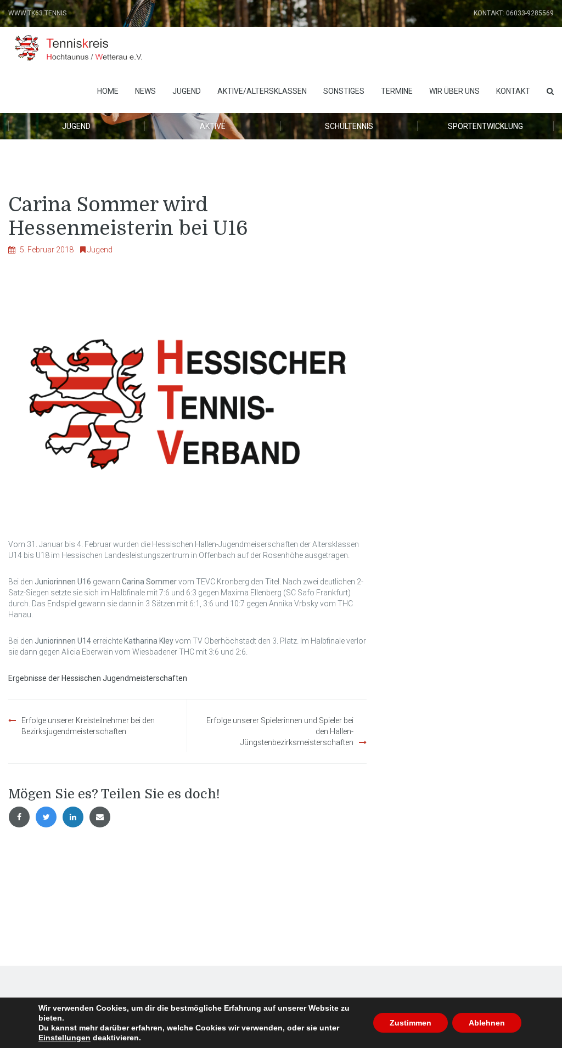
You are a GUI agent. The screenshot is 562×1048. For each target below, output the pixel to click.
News (145, 91)
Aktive (213, 126)
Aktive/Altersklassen (262, 91)
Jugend (186, 91)
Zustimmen (410, 1022)
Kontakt (513, 91)
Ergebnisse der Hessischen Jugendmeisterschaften (97, 678)
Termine (397, 91)
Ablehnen (487, 1022)
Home (108, 91)
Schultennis (349, 126)
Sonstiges (343, 91)
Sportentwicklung (485, 126)
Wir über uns (454, 91)
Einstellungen (64, 1037)
